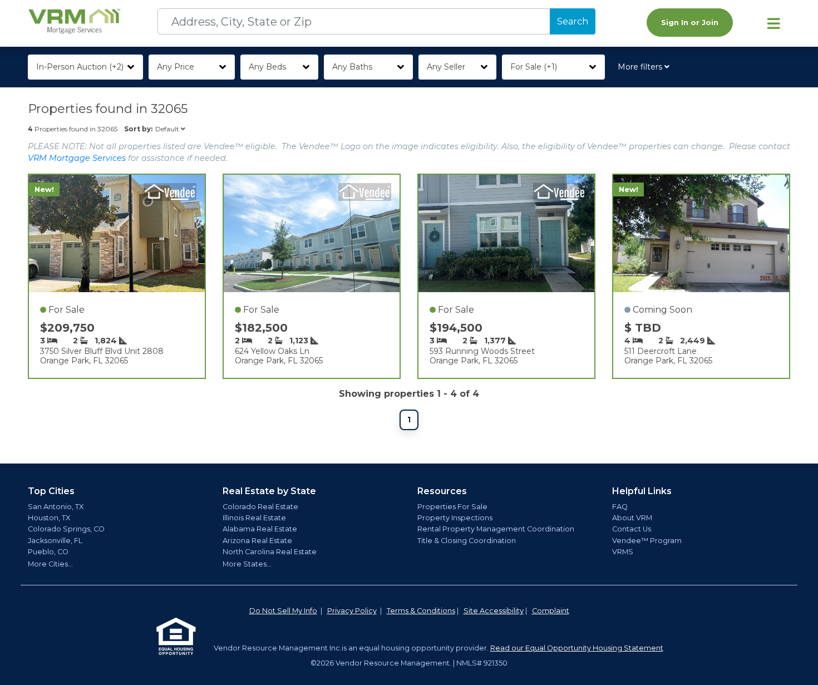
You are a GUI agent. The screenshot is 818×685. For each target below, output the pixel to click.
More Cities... (50, 564)
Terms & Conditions (421, 611)
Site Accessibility (494, 611)
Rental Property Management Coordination (495, 529)
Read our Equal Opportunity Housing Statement (576, 648)
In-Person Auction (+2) (80, 67)
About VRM (632, 518)
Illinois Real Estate (254, 518)
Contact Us (631, 529)
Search (572, 21)
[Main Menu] (773, 23)
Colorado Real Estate (260, 506)
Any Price (175, 67)
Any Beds (267, 67)
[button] (645, 67)
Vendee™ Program (647, 540)
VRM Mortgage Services (77, 158)
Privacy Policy (352, 611)
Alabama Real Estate (260, 529)
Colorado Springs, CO (66, 529)
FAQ (620, 506)
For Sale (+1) (533, 67)
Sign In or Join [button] (689, 22)
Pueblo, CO (48, 552)
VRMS (622, 552)
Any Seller (446, 67)
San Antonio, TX (55, 506)
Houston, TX (49, 518)
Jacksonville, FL (55, 540)
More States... (247, 564)
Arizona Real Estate (257, 540)
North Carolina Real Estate (270, 552)
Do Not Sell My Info (283, 611)
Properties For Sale (452, 506)
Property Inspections (454, 518)
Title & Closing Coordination (466, 540)
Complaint (550, 611)
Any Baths (352, 67)
